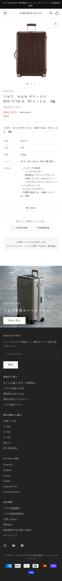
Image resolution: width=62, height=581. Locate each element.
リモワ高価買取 (11, 508)
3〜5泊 (7, 432)
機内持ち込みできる (13, 393)
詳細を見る (14, 320)
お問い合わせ (10, 519)
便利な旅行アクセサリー (16, 399)
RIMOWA (8, 91)
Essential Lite (10, 486)
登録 (10, 364)
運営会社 (8, 524)
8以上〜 (7, 442)
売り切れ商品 (10, 448)
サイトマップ (10, 535)
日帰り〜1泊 (9, 421)
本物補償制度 (43, 227)
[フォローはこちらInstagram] (5, 545)
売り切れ (31, 208)
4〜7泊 (7, 437)
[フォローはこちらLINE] (22, 545)
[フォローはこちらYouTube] (13, 545)
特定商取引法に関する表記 (17, 530)
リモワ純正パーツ (12, 404)
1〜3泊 (7, 426)
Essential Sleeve (11, 491)
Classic (6, 475)
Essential (8, 464)
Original (7, 470)
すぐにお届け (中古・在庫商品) (19, 382)
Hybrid (6, 481)
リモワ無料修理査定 (13, 513)
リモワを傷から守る (13, 388)
